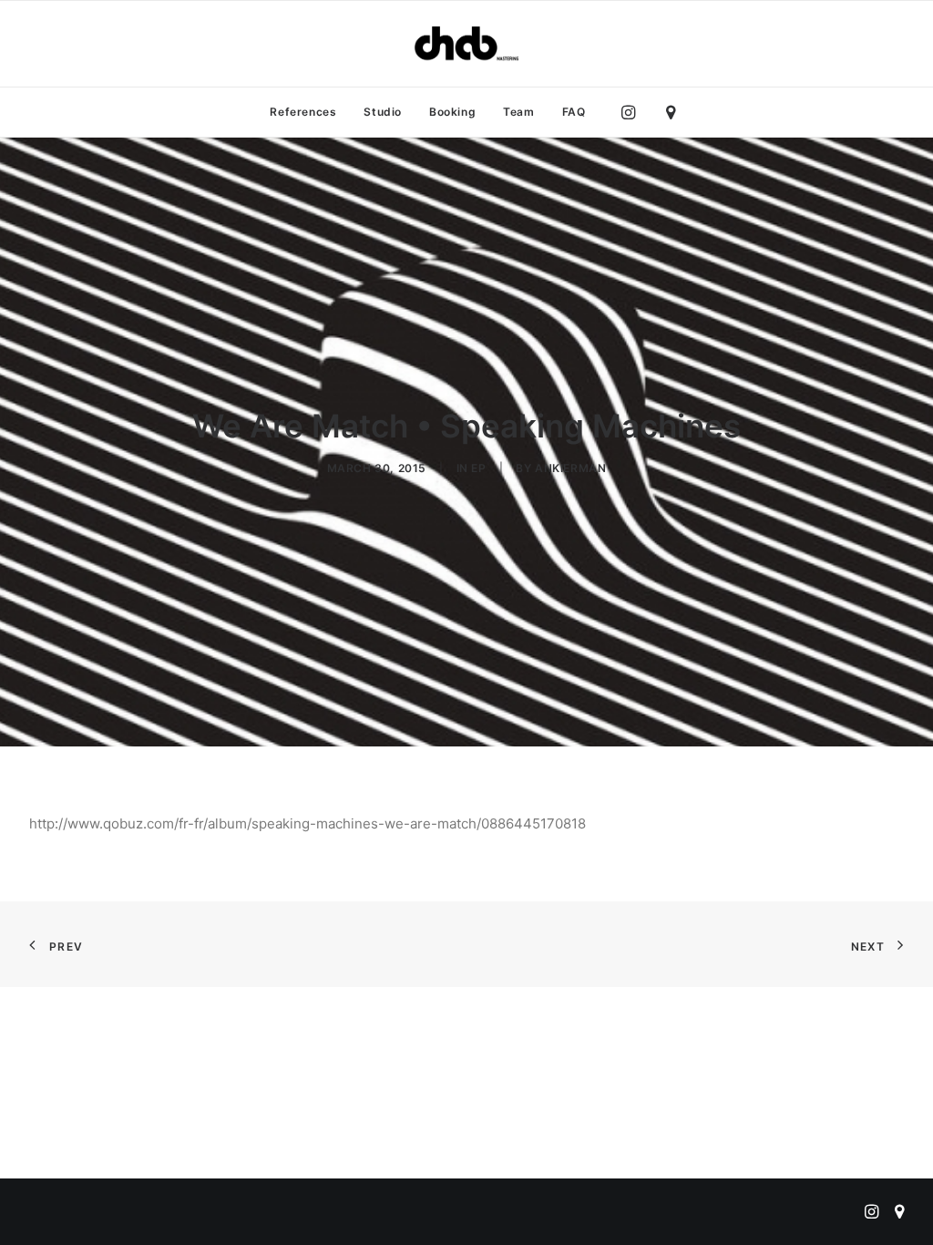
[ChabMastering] (466, 44)
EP (478, 468)
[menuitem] (303, 112)
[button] (633, 112)
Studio (383, 111)
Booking (452, 111)
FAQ (574, 111)
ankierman (570, 468)
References (303, 111)
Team (518, 111)
